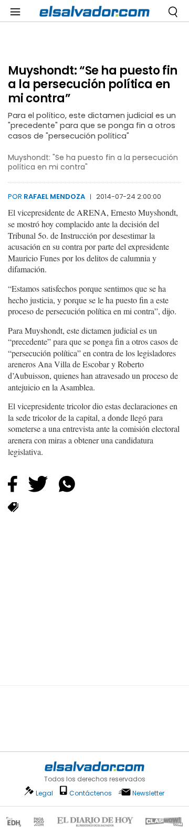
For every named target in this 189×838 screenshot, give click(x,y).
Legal (44, 793)
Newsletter (148, 793)
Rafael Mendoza (54, 196)
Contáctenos (90, 793)
